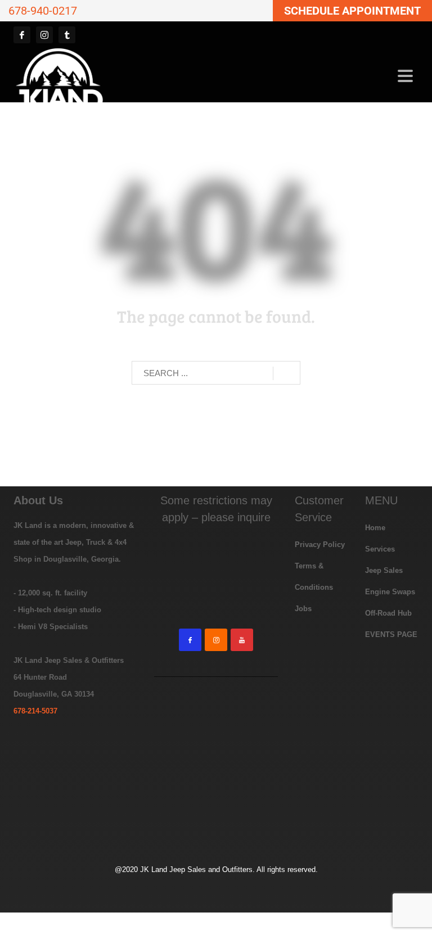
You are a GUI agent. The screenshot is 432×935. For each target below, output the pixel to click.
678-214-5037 (35, 711)
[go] (286, 373)
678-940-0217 (42, 10)
